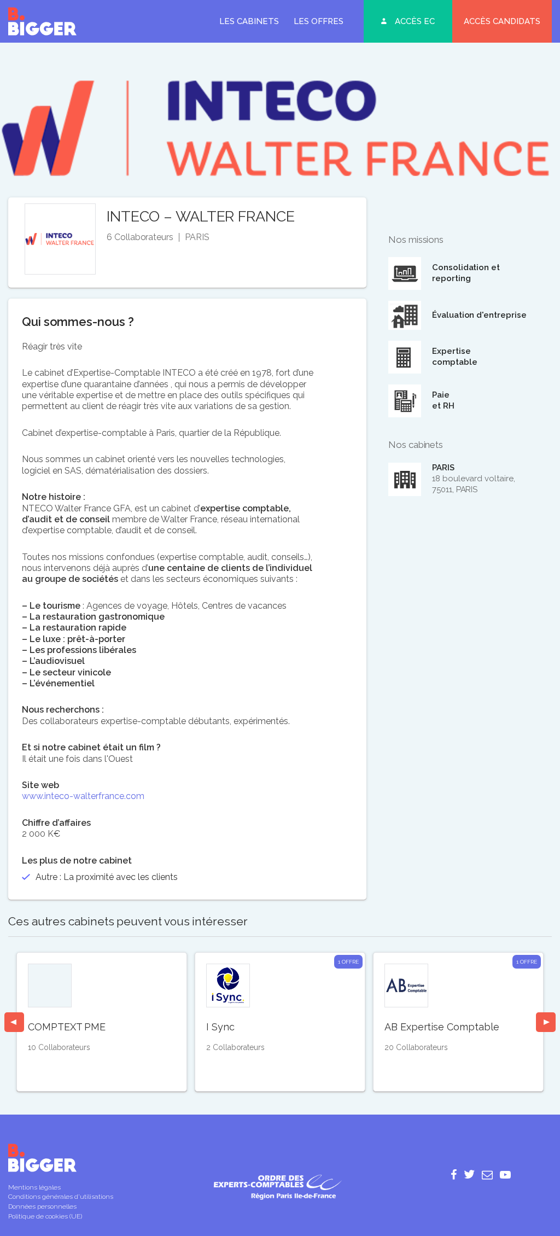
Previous (14, 1022)
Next (546, 1022)
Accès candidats (502, 21)
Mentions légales (34, 1187)
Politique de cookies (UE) (45, 1216)
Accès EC (415, 21)
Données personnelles (42, 1206)
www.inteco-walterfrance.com (83, 796)
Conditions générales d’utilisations (60, 1196)
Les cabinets (249, 21)
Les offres (318, 21)
